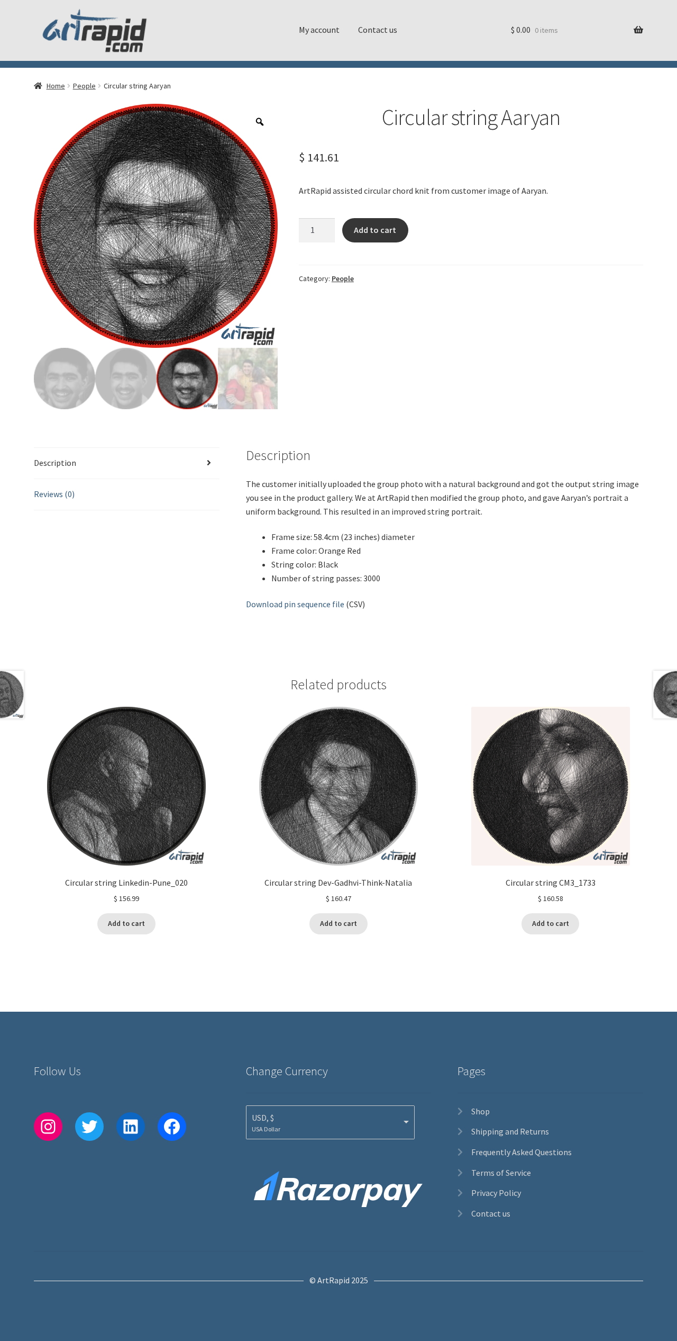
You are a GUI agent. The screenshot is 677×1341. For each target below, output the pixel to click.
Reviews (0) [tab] (54, 494)
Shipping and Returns (510, 1131)
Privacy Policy (496, 1192)
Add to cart (375, 229)
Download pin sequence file (295, 604)
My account (319, 29)
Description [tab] (55, 462)
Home (56, 86)
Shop (480, 1111)
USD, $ (263, 1117)
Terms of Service (501, 1172)
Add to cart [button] (126, 923)
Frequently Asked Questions (521, 1152)
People (84, 86)
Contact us (377, 29)
